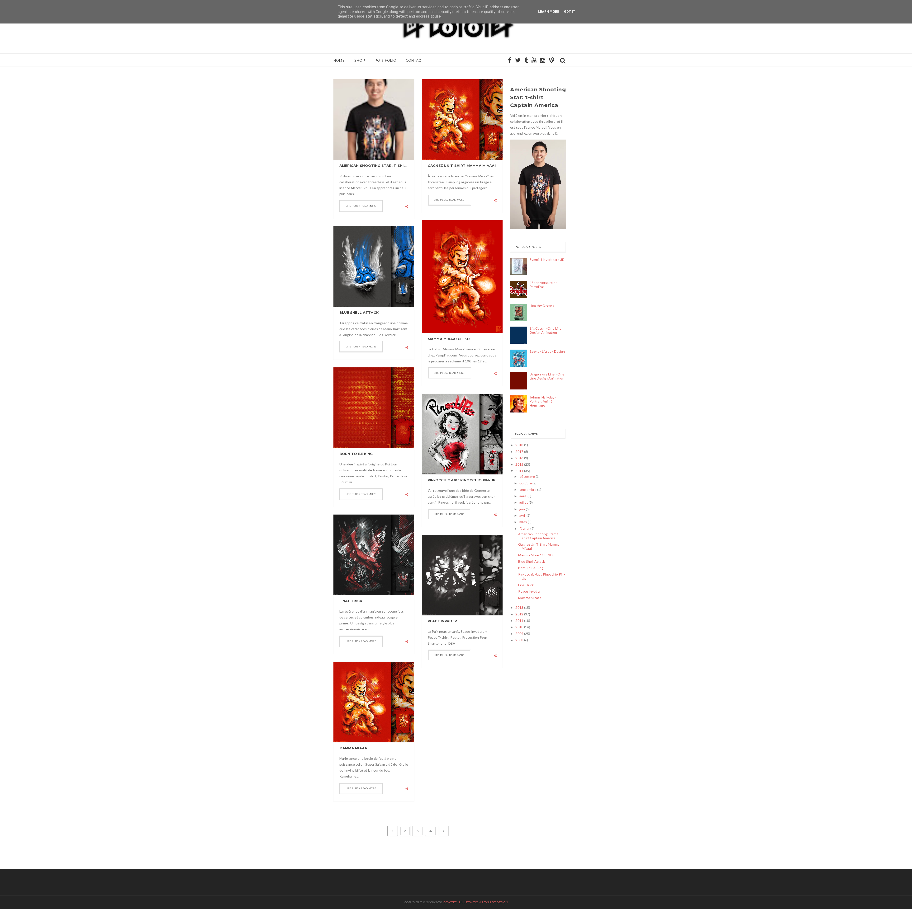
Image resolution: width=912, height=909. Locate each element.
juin (522, 509)
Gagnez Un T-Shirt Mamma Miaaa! (462, 166)
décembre (527, 476)
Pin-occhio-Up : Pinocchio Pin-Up (462, 480)
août (523, 496)
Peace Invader (442, 621)
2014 (519, 471)
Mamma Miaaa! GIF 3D (449, 339)
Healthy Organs (542, 306)
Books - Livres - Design (547, 351)
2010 (519, 627)
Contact (414, 60)
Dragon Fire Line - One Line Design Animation (547, 376)
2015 (519, 464)
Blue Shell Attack (359, 312)
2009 (519, 634)
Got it (569, 12)
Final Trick (350, 601)
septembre (528, 489)
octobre (525, 483)
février (524, 528)
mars (523, 522)
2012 (519, 614)
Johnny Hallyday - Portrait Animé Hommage (543, 401)
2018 (519, 445)
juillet (523, 502)
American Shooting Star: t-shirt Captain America (373, 166)
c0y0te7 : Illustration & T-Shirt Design (475, 902)
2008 (519, 640)
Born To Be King (356, 454)
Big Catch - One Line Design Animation (546, 330)
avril (522, 515)
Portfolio (385, 60)
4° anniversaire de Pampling (543, 285)
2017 (519, 452)
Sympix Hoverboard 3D (547, 260)
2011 (519, 620)
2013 (519, 607)
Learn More (548, 12)
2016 (519, 458)
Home (339, 60)
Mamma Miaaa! (353, 748)
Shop (359, 60)
